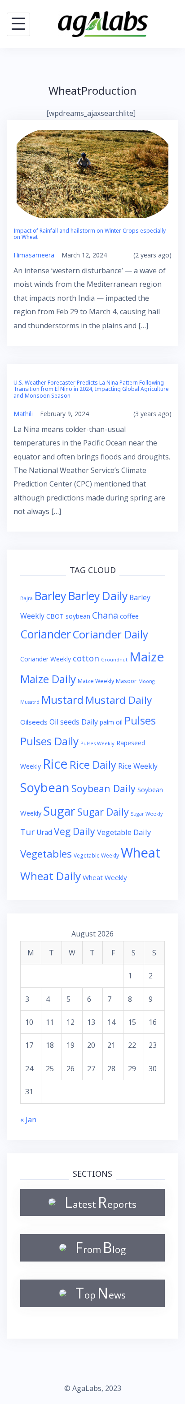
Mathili (23, 413)
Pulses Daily (49, 741)
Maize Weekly (96, 681)
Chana (105, 615)
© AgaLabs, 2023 (92, 1388)
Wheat (140, 853)
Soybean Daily (103, 788)
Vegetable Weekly (96, 855)
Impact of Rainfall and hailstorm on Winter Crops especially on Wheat (89, 234)
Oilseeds (34, 721)
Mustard (62, 699)
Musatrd (30, 702)
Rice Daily (93, 764)
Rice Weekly (138, 766)
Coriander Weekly (45, 659)
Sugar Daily (103, 811)
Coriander (45, 634)
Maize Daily (48, 678)
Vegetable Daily (124, 832)
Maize (146, 656)
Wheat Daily (50, 875)
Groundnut (114, 659)
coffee (129, 615)
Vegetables (46, 854)
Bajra (26, 598)
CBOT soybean (68, 616)
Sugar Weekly (147, 813)
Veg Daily (74, 831)
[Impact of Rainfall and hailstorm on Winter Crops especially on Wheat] (92, 173)
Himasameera (33, 255)
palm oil (111, 722)
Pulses (140, 720)
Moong (146, 681)
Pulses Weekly (97, 743)
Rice (55, 763)
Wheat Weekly (105, 877)
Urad (44, 832)
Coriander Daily (110, 634)
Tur (27, 832)
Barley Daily (98, 595)
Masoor (126, 681)
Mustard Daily (118, 700)
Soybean (45, 787)
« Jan (28, 1119)
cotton (86, 658)
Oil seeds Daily (73, 722)
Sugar (59, 811)
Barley (50, 595)
